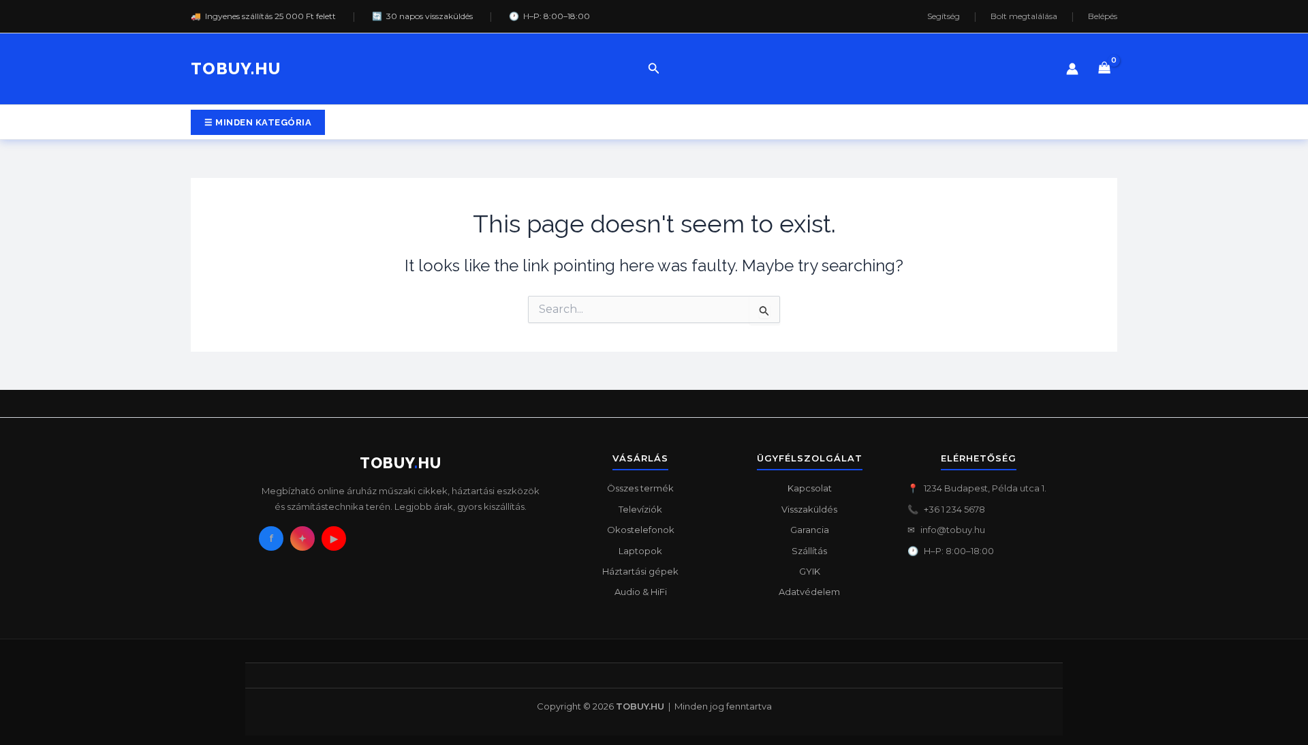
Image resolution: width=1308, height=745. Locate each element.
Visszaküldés (809, 509)
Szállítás (809, 550)
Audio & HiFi (640, 591)
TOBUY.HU (236, 68)
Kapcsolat (810, 488)
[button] (654, 69)
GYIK (809, 571)
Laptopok (640, 550)
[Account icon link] (1072, 69)
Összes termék (640, 488)
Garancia (809, 529)
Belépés (1102, 16)
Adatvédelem (809, 591)
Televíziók (640, 509)
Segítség (943, 16)
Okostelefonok (640, 529)
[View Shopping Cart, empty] (1104, 69)
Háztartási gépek (640, 571)
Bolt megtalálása (1024, 16)
